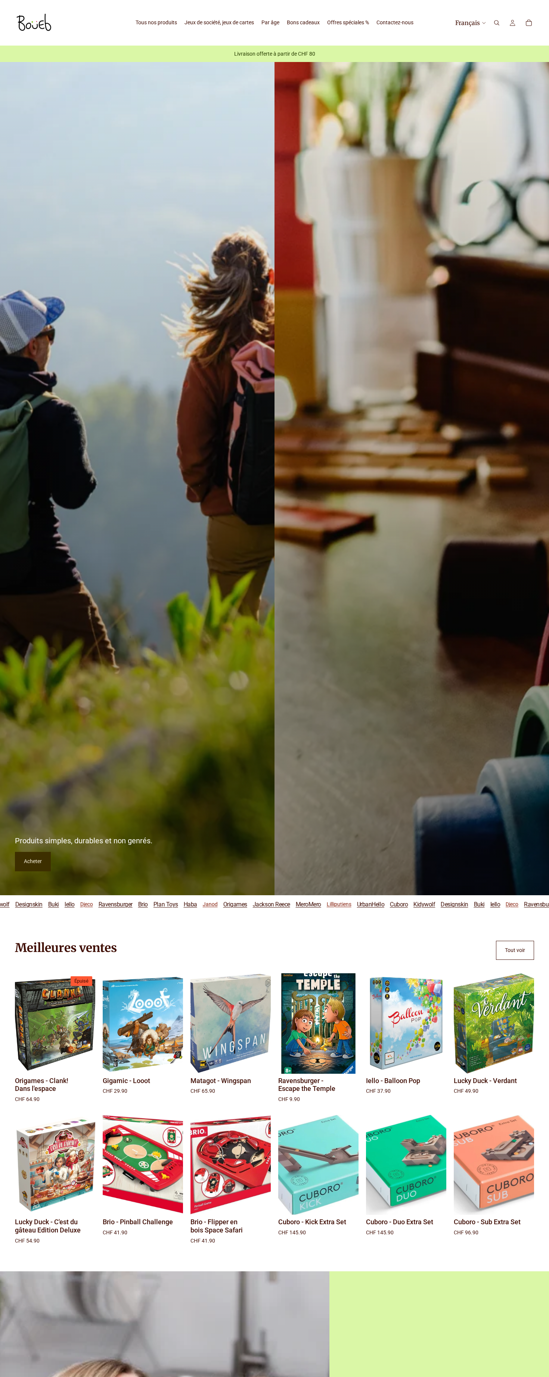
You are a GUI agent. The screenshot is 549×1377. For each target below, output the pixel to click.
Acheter (33, 861)
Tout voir (515, 950)
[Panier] (529, 23)
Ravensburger (396, 904)
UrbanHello (225, 904)
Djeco (367, 904)
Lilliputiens (194, 904)
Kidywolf (279, 904)
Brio (423, 904)
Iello (350, 904)
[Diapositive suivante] (175, 1023)
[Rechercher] (496, 23)
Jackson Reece (126, 904)
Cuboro (254, 904)
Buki (334, 904)
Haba (45, 904)
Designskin (309, 904)
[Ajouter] (171, 1062)
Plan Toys (21, 904)
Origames (90, 904)
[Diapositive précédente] (111, 1023)
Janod (65, 904)
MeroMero (163, 904)
